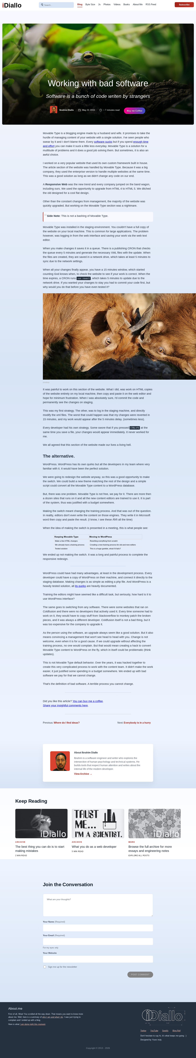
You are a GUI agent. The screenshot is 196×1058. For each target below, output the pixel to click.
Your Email (54, 935)
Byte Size (90, 4)
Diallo (12, 5)
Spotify (165, 1031)
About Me (138, 4)
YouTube (154, 1031)
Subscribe (184, 4)
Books (126, 4)
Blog (79, 4)
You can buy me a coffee (88, 701)
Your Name (54, 921)
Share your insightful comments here (65, 705)
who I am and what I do (52, 1017)
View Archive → (83, 774)
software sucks (103, 141)
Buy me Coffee (134, 110)
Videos (117, 4)
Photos (107, 4)
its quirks (80, 586)
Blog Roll (177, 1031)
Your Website (50, 953)
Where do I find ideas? (67, 722)
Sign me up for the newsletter (62, 967)
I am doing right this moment (32, 1024)
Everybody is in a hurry (137, 722)
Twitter (143, 1031)
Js (99, 4)
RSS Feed (151, 4)
